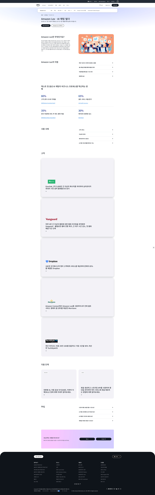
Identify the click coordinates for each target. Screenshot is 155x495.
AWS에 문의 (103, 465)
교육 (57, 467)
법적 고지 (103, 481)
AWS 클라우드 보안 (38, 474)
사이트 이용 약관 (45, 490)
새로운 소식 (36, 477)
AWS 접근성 (103, 479)
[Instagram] (112, 489)
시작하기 (58, 465)
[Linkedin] (110, 489)
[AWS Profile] (118, 1)
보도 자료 (36, 481)
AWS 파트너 (58, 481)
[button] (50, 5)
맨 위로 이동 (76, 484)
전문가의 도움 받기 (104, 477)
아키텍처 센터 (59, 474)
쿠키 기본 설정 (64, 490)
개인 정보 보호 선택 (53, 490)
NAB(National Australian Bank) (48, 103)
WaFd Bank (81, 117)
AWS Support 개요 (105, 474)
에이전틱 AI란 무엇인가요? (39, 469)
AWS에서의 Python (82, 472)
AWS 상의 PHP (81, 477)
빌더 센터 (80, 465)
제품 (42, 15)
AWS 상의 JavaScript (83, 479)
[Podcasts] (118, 489)
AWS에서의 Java (82, 474)
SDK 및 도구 (81, 467)
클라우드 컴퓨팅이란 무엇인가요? (41, 467)
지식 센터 (103, 472)
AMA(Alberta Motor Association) (48, 117)
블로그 (35, 479)
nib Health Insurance (83, 103)
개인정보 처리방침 (37, 490)
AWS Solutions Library (61, 472)
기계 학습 (46, 15)
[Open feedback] (154, 247)
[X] (107, 489)
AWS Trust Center (60, 469)
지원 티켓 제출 (104, 467)
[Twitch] (114, 489)
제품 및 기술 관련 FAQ (60, 477)
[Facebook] (108, 489)
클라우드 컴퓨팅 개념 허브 (39, 472)
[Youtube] (116, 489)
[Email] (120, 489)
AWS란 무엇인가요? (38, 465)
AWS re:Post (103, 469)
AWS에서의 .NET (82, 469)
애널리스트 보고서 (60, 479)
